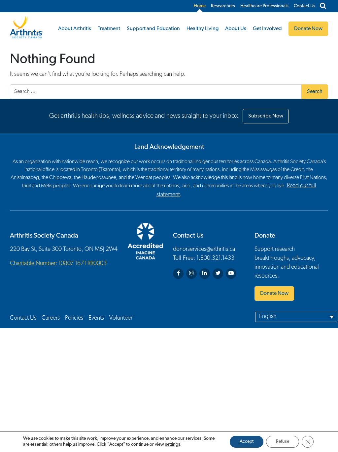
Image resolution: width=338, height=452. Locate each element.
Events (96, 318)
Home (200, 6)
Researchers (223, 6)
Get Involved (267, 28)
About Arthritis (74, 28)
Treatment (109, 28)
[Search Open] (323, 6)
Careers (51, 318)
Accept (247, 441)
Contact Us (304, 6)
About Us (235, 28)
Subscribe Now (265, 116)
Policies (74, 318)
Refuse (282, 441)
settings (172, 444)
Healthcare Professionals (264, 6)
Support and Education (153, 28)
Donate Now (274, 293)
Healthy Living (202, 28)
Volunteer (120, 318)
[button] (296, 317)
